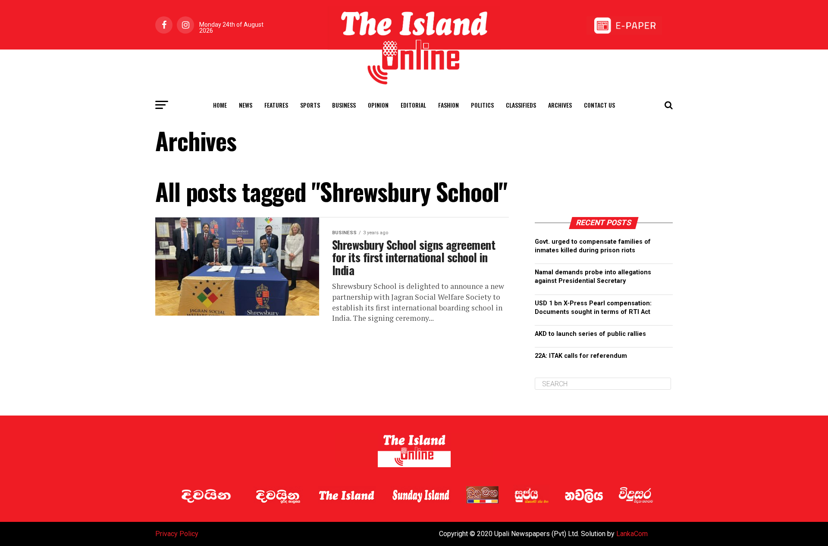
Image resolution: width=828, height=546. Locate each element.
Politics (482, 104)
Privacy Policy (176, 534)
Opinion (378, 104)
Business (344, 104)
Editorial (413, 104)
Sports (310, 104)
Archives (560, 104)
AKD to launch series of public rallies (590, 334)
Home (220, 104)
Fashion (448, 104)
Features (276, 104)
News (245, 104)
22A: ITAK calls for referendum (581, 356)
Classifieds (521, 104)
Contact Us (599, 104)
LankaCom (632, 534)
